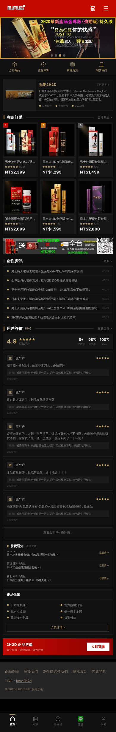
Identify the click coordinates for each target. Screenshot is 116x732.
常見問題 (99, 671)
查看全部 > (105, 328)
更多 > (108, 261)
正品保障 (12, 671)
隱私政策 (80, 671)
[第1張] (52, 55)
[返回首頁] (15, 8)
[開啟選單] (106, 8)
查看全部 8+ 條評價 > (58, 532)
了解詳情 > (58, 627)
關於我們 (31, 671)
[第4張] (64, 55)
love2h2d (24, 681)
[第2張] (56, 55)
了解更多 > (103, 84)
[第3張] (60, 55)
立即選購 (98, 647)
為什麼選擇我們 (55, 671)
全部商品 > (105, 117)
